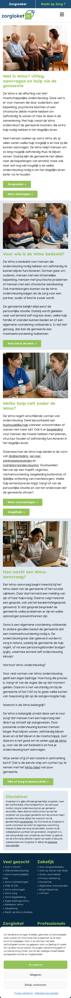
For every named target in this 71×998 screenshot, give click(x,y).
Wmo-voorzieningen (21, 502)
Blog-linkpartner (48, 889)
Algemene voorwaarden (46, 993)
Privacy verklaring (23, 993)
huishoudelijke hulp (15, 425)
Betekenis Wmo (14, 904)
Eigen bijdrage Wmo (17, 900)
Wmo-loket (32, 767)
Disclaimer (45, 881)
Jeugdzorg (11, 908)
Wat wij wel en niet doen (53, 870)
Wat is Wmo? (13, 866)
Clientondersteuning (17, 870)
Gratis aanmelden (50, 874)
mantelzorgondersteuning (21, 465)
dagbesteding (18, 456)
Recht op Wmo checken (19, 911)
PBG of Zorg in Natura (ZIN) (27, 781)
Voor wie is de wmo (21, 343)
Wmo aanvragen (19, 194)
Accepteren (35, 964)
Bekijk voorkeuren (35, 984)
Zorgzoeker (18, 4)
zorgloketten (26, 821)
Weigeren (35, 974)
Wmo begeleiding (15, 896)
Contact (44, 893)
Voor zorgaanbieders (51, 866)
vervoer (35, 456)
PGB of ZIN (11, 885)
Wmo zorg (11, 893)
